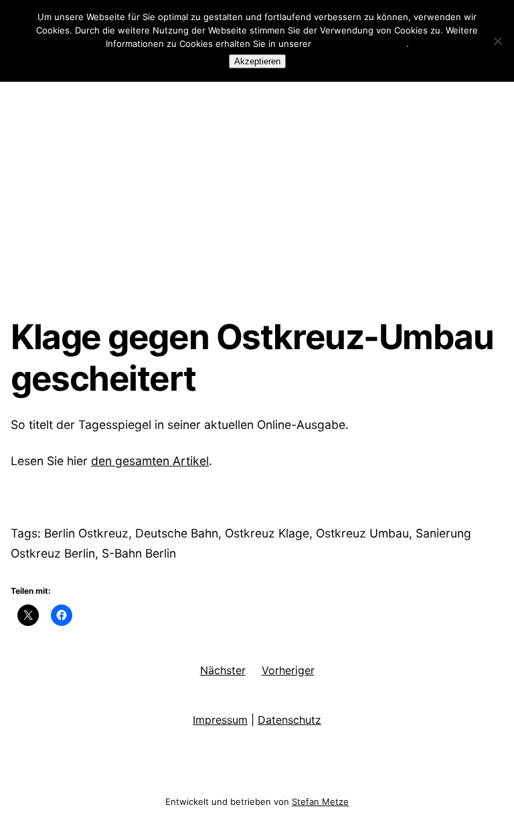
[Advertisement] (257, 206)
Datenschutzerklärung (360, 43)
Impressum (220, 719)
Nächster (223, 670)
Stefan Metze (320, 801)
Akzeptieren (257, 61)
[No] (497, 41)
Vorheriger (288, 670)
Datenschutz (289, 719)
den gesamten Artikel (150, 461)
